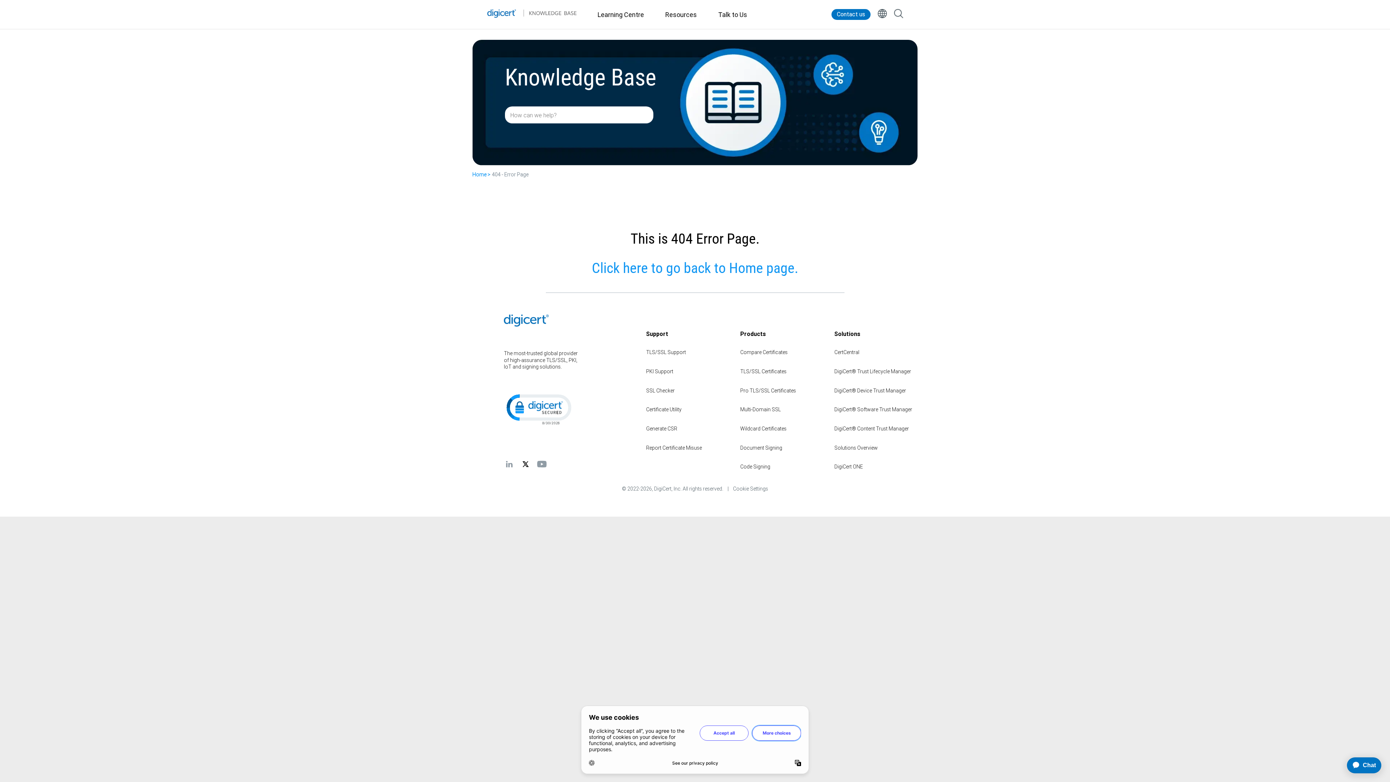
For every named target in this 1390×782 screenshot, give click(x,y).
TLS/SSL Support (666, 352)
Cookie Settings (750, 488)
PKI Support (659, 371)
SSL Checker (660, 390)
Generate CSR (661, 428)
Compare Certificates (764, 352)
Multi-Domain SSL (760, 409)
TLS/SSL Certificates (763, 371)
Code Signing (755, 466)
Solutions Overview (856, 448)
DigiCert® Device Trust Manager (870, 390)
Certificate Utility (664, 409)
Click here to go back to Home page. (695, 268)
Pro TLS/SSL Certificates (768, 390)
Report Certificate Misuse (674, 448)
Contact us (851, 14)
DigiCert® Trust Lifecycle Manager (872, 371)
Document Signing (761, 448)
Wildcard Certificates (763, 428)
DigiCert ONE (848, 466)
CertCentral (846, 352)
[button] (538, 409)
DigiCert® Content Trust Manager (871, 428)
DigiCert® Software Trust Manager (873, 409)
